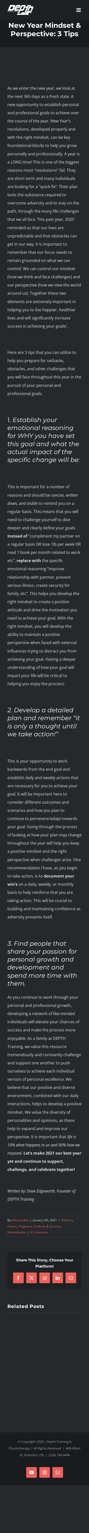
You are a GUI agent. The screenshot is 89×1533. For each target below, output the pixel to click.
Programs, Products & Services (40, 1226)
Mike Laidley (20, 1220)
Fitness (12, 1226)
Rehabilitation (16, 1232)
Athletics (67, 1220)
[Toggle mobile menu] (79, 10)
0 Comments (39, 1232)
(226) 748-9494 (59, 1455)
